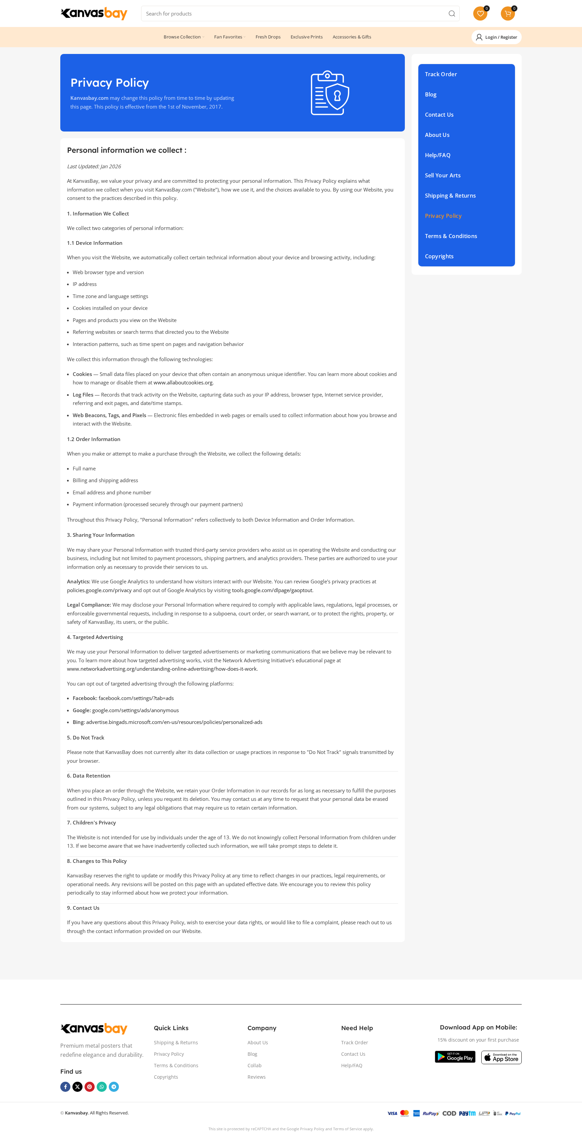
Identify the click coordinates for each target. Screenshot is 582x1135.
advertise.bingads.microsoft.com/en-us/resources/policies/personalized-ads (174, 722)
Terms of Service (347, 1128)
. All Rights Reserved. (97, 1113)
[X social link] (77, 1087)
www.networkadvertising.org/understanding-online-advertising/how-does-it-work (162, 668)
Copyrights (166, 1077)
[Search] (452, 13)
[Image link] (94, 1028)
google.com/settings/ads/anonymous (135, 710)
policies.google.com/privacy (99, 590)
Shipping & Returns (176, 1042)
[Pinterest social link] (90, 1087)
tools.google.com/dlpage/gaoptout (272, 590)
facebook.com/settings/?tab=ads (136, 698)
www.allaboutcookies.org (183, 382)
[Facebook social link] (65, 1087)
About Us (258, 1042)
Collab (255, 1065)
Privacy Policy (169, 1054)
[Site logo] (94, 12)
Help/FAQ (351, 1065)
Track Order (354, 1042)
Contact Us (353, 1054)
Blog (252, 1054)
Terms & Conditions (176, 1065)
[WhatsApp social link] (102, 1087)
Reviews (257, 1077)
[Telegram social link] (114, 1087)
